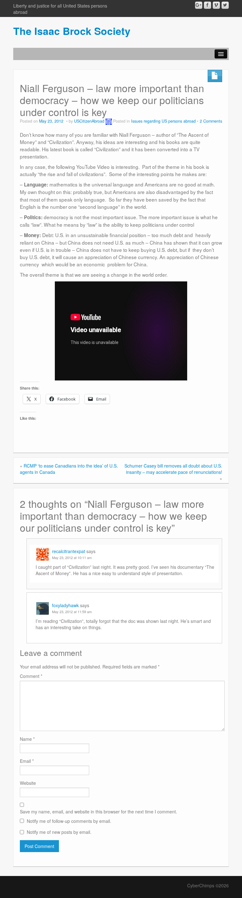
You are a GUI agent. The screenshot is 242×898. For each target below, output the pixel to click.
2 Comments (211, 121)
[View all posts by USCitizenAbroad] (109, 121)
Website (28, 783)
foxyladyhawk (65, 605)
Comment (31, 676)
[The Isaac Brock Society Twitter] (225, 5)
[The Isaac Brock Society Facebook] (207, 5)
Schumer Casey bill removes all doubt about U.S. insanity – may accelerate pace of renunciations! (173, 469)
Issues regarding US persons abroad (163, 121)
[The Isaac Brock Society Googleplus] (198, 5)
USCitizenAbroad (89, 121)
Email (27, 761)
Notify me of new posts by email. (59, 832)
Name (27, 739)
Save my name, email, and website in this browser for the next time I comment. (98, 811)
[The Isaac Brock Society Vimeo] (216, 5)
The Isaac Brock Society (71, 31)
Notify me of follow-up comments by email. (69, 821)
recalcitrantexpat (68, 551)
